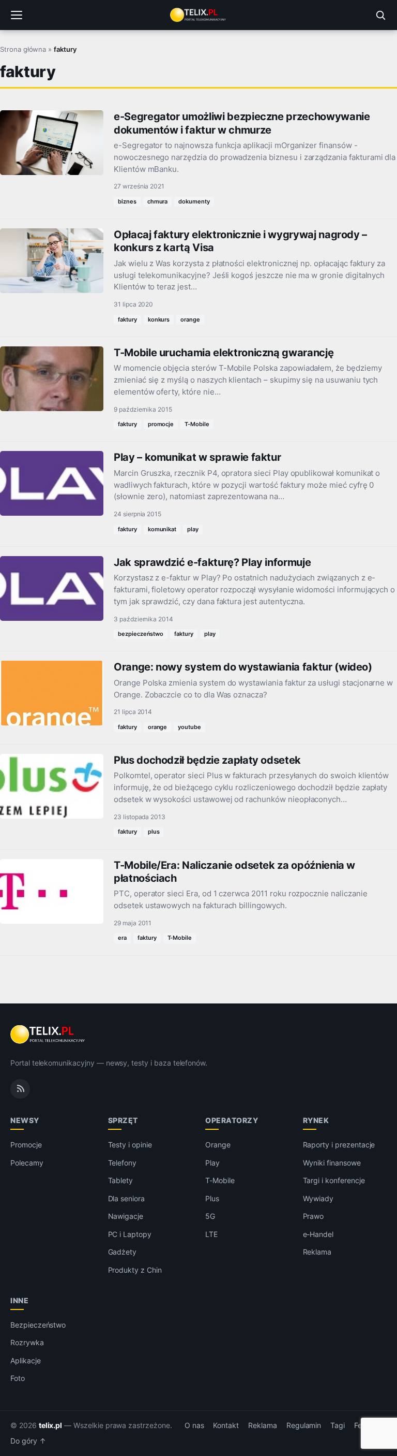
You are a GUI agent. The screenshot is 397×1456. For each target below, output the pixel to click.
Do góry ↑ (28, 1441)
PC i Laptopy (129, 1234)
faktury (127, 319)
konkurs (159, 319)
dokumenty (194, 201)
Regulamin (304, 1425)
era (122, 937)
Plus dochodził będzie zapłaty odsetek (207, 760)
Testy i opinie (130, 1144)
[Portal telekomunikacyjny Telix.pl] (198, 15)
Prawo (313, 1216)
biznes (127, 201)
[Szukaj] (380, 15)
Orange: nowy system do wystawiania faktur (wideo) (243, 667)
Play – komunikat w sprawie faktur (197, 457)
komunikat (162, 529)
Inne (19, 1300)
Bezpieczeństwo (38, 1324)
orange (190, 319)
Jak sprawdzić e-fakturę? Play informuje (212, 562)
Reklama (317, 1251)
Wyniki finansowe (332, 1162)
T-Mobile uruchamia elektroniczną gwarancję (223, 352)
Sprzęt (123, 1120)
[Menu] (16, 15)
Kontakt (226, 1425)
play (192, 529)
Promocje (26, 1144)
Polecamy (26, 1162)
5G (210, 1216)
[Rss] (20, 1089)
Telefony (122, 1162)
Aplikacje (25, 1360)
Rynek (316, 1120)
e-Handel (318, 1234)
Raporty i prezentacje (339, 1144)
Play (212, 1162)
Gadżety (122, 1251)
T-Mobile (197, 424)
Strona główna (23, 49)
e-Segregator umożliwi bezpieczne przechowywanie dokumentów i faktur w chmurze (242, 123)
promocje (161, 424)
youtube (189, 727)
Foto (17, 1378)
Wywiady (318, 1198)
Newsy (24, 1120)
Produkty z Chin (135, 1269)
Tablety (120, 1180)
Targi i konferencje (334, 1180)
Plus (212, 1198)
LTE (211, 1234)
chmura (157, 201)
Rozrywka (27, 1342)
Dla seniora (126, 1198)
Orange (218, 1144)
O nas (194, 1425)
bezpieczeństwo (140, 633)
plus (154, 831)
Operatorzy (231, 1120)
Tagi (337, 1425)
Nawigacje (126, 1216)
